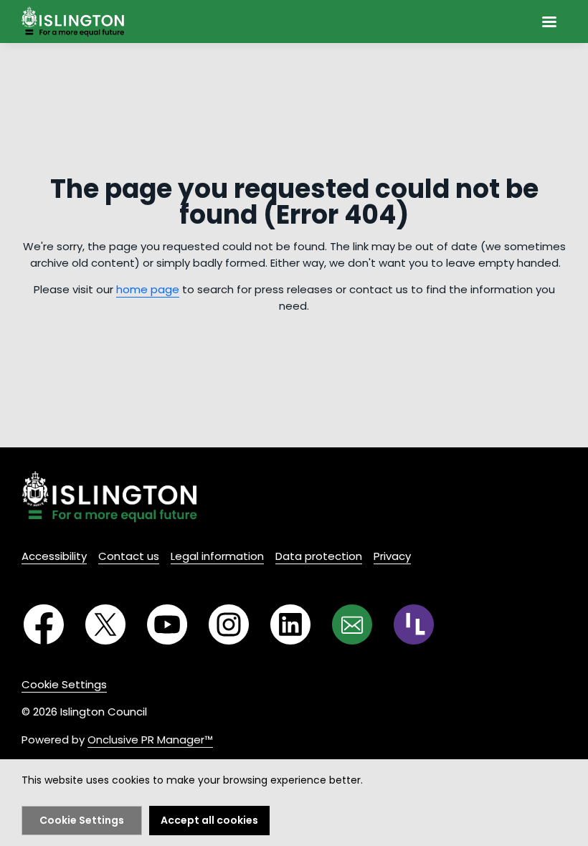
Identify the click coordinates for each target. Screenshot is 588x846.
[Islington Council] (109, 496)
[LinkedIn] (290, 624)
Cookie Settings (64, 684)
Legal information (217, 556)
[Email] (352, 624)
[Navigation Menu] (549, 21)
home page (147, 289)
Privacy (392, 556)
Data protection (318, 556)
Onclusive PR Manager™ (150, 739)
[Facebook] (44, 624)
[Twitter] (105, 624)
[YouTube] (167, 624)
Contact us (128, 556)
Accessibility (54, 556)
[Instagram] (229, 624)
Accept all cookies (209, 820)
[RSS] (414, 624)
